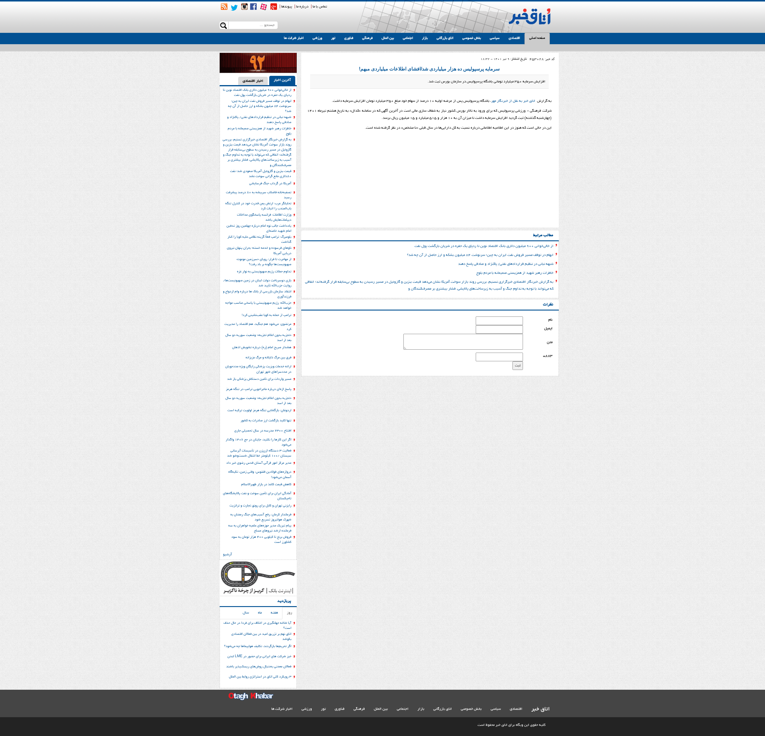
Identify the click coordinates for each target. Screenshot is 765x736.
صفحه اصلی (537, 38)
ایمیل (548, 329)
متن (550, 342)
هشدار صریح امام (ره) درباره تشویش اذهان (261, 347)
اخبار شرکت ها (294, 38)
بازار (425, 38)
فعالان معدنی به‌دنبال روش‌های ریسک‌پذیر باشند (258, 667)
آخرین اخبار (282, 80)
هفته (274, 613)
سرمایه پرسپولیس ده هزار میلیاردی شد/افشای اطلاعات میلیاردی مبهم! (429, 68)
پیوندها (286, 7)
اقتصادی (514, 38)
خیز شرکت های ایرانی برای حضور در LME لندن (259, 656)
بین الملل (388, 38)
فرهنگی (367, 38)
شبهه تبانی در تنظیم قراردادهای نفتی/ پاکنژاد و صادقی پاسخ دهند (505, 264)
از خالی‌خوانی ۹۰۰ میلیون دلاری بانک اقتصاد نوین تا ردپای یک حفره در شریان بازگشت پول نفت (483, 246)
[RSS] (224, 6)
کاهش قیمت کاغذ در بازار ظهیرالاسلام (266, 484)
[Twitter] (234, 7)
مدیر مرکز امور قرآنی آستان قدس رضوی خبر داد (258, 463)
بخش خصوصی (471, 38)
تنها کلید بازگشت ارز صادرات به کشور (266, 420)
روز (289, 613)
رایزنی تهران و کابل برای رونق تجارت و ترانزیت (260, 506)
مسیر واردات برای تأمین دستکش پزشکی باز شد (259, 379)
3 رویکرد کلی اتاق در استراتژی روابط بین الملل (260, 677)
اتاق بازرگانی (445, 38)
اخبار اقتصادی (253, 81)
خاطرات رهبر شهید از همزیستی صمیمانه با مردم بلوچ (514, 273)
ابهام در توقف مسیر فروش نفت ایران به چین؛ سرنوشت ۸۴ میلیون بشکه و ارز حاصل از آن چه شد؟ (480, 255)
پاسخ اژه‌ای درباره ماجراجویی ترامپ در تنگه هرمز (258, 389)
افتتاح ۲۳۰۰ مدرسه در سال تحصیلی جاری (262, 431)
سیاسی (495, 38)
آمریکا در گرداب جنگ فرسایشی (270, 183)
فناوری (348, 38)
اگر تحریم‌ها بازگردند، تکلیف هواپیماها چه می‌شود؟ (257, 646)
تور (333, 38)
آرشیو (227, 555)
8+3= (548, 356)
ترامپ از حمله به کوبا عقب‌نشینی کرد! (266, 315)
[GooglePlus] (273, 6)
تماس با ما (320, 7)
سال (246, 613)
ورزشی (317, 38)
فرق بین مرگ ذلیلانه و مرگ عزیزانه (268, 357)
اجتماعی (408, 38)
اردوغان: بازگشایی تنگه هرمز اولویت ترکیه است (259, 410)
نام (550, 320)
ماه (260, 613)
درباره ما (302, 7)
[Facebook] (253, 6)
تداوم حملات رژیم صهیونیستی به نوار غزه (264, 271)
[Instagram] (244, 6)
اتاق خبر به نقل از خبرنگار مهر (514, 101)
